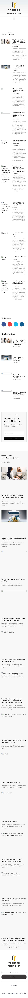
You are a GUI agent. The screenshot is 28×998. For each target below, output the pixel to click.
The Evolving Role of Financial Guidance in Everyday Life (18, 67)
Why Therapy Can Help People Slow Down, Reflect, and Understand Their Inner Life (18, 42)
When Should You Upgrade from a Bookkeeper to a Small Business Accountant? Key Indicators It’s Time (18, 168)
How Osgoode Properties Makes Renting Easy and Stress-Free (19, 142)
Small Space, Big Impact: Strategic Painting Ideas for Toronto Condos (19, 282)
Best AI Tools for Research (19, 257)
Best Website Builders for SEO (10, 782)
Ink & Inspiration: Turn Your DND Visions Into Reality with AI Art (18, 204)
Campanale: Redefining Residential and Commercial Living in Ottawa (18, 114)
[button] (14, 19)
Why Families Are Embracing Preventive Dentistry (18, 90)
